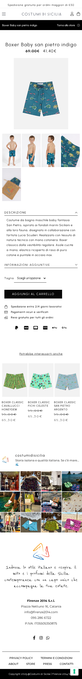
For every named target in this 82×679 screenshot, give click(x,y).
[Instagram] (41, 638)
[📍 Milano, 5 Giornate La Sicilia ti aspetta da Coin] (10, 522)
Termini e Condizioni (57, 658)
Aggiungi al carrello (33, 294)
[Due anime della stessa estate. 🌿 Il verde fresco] (72, 481)
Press (47, 663)
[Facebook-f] (34, 638)
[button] (4, 14)
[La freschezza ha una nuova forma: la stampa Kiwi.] (51, 522)
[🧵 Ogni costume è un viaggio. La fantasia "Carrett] (72, 502)
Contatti (66, 663)
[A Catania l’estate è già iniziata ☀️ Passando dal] (51, 481)
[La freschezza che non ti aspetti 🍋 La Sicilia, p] (31, 481)
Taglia (9, 278)
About (13, 663)
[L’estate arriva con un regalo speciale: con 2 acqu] (31, 502)
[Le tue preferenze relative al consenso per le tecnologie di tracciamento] (74, 671)
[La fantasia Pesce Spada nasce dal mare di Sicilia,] (31, 522)
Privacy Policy (21, 658)
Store (30, 663)
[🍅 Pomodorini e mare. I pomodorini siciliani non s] (51, 502)
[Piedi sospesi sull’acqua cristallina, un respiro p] (10, 502)
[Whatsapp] (48, 638)
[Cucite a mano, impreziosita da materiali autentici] (72, 522)
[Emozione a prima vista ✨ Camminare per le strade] (10, 481)
